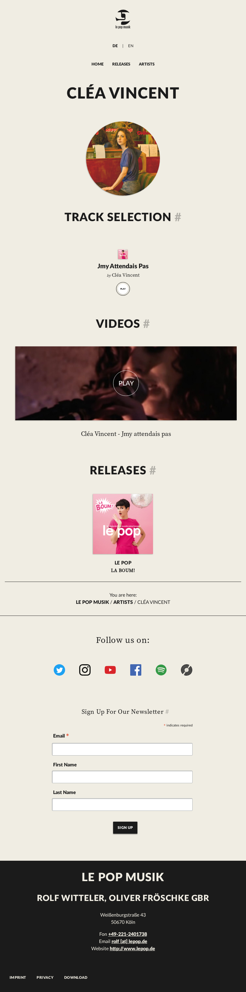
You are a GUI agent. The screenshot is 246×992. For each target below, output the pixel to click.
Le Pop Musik (92, 602)
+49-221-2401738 (127, 934)
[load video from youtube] (126, 383)
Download (76, 977)
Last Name (64, 792)
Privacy (45, 977)
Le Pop (123, 567)
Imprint (18, 977)
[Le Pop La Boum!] (123, 254)
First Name (65, 764)
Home (98, 64)
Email (61, 737)
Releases (121, 64)
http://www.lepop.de (132, 948)
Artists (146, 64)
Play (123, 289)
